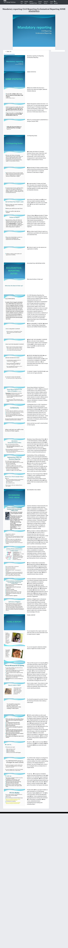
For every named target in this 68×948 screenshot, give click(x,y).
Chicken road (26, 2)
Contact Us (51, 2)
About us (22, 2)
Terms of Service (46, 2)
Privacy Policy (40, 2)
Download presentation (9, 54)
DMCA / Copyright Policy (33, 2)
